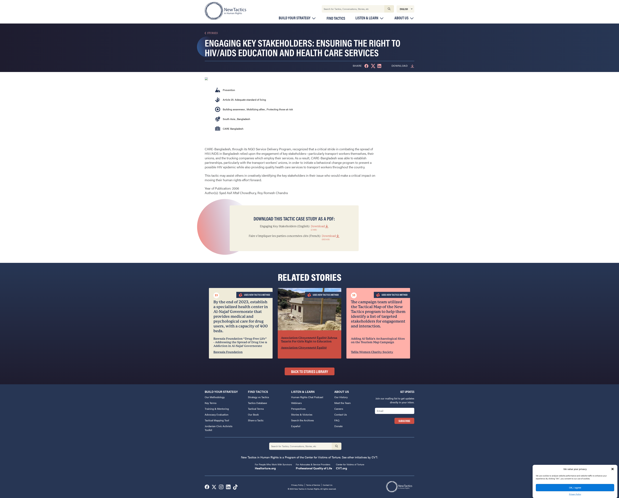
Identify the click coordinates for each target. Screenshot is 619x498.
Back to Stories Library (309, 371)
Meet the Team (342, 403)
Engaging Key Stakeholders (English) (292, 228)
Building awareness (234, 109)
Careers (338, 409)
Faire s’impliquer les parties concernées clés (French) (292, 237)
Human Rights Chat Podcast (307, 397)
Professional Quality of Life (314, 468)
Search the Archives (302, 420)
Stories (212, 33)
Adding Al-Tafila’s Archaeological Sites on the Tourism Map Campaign (378, 340)
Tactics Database (257, 403)
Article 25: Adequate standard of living (244, 99)
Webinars (296, 403)
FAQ (336, 420)
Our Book (253, 414)
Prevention (229, 90)
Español (295, 426)
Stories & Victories (301, 414)
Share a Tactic (256, 420)
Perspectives (298, 409)
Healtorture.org (265, 468)
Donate (338, 426)
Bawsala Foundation (228, 352)
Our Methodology (215, 397)
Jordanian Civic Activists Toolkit (218, 428)
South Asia (229, 119)
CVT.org (341, 468)
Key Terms (210, 403)
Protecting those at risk (280, 109)
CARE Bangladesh (233, 128)
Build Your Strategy (294, 17)
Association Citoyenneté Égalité (304, 347)
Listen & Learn (366, 17)
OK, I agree (575, 487)
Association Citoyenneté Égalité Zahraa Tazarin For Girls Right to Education (309, 339)
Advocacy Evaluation (216, 414)
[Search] (389, 9)
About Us (401, 17)
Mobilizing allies (256, 109)
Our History (341, 397)
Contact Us (340, 414)
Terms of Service (313, 485)
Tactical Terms (256, 409)
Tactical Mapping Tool (217, 420)
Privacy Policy (575, 494)
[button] (612, 469)
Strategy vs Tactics (258, 397)
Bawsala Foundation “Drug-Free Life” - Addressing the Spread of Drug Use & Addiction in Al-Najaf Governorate (240, 342)
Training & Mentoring (217, 409)
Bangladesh (243, 119)
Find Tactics (336, 18)
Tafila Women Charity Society (372, 352)
